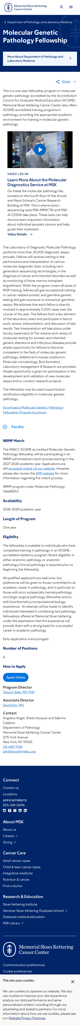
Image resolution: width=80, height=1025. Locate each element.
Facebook (9, 810)
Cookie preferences (17, 971)
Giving (8, 842)
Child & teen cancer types (21, 867)
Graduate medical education (24, 917)
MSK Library (12, 923)
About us (9, 829)
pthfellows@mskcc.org (19, 751)
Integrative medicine (18, 873)
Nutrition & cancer (16, 879)
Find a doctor (13, 886)
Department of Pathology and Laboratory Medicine (39, 22)
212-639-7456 (13, 747)
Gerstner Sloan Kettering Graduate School (33, 911)
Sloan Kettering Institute (20, 904)
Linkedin (25, 810)
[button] (40, 59)
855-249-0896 (14, 805)
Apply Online (15, 677)
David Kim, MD (13, 705)
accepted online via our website (31, 468)
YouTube (20, 810)
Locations (10, 794)
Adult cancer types (16, 861)
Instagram (4, 810)
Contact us (11, 788)
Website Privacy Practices (27, 1018)
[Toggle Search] (61, 7)
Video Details (17, 234)
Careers (9, 836)
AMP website (45, 473)
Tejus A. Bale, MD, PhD (18, 692)
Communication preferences (24, 965)
